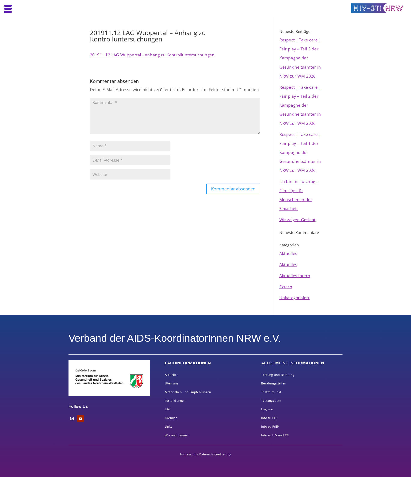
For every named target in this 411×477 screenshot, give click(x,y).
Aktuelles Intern (294, 275)
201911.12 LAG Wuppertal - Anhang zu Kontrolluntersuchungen (152, 55)
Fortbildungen (175, 401)
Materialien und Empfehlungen (188, 392)
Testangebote (271, 401)
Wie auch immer (177, 435)
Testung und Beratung (277, 375)
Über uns (172, 383)
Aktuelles (288, 253)
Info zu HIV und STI (275, 435)
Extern (285, 287)
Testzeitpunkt (271, 392)
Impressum (188, 454)
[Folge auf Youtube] (80, 418)
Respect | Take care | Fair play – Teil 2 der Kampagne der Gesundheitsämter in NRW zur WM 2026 (300, 105)
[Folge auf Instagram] (71, 418)
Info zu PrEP (270, 426)
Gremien (171, 418)
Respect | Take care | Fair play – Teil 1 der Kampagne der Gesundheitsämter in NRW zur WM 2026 (300, 152)
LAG (168, 409)
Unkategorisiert (294, 297)
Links (168, 426)
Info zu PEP (269, 418)
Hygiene (267, 409)
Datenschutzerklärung (215, 454)
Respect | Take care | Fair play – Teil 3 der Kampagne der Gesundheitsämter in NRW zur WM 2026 (300, 58)
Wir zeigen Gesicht (297, 219)
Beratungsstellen (273, 383)
